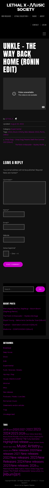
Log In (44, 25)
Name (6, 210)
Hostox (31, 442)
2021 (22, 429)
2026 (22, 433)
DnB (5, 361)
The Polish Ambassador (19, 471)
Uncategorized (9, 414)
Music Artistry (18, 132)
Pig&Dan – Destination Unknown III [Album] (20, 325)
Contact (35, 25)
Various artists (36, 471)
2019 (10, 430)
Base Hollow (30, 434)
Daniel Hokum (29, 437)
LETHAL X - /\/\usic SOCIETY (26, 7)
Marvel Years (7, 447)
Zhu (42, 471)
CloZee (21, 437)
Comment (7, 180)
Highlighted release (15, 442)
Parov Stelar (14, 469)
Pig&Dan (22, 469)
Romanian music (10, 401)
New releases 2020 (24, 450)
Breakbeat (7, 348)
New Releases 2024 (23, 459)
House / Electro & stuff (12, 379)
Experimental (16, 129)
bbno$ (36, 434)
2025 (14, 433)
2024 (6, 433)
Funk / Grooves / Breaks (12, 370)
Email (6, 223)
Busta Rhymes (13, 437)
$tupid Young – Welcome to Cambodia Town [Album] (24, 320)
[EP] (17, 474)
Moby (14, 447)
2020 (16, 429)
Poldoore (27, 469)
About (42, 16)
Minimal (6, 383)
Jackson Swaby (39, 442)
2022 (10, 132)
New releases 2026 (23, 465)
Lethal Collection (21, 16)
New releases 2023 (24, 457)
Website (6, 235)
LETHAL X (9, 119)
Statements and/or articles (13, 405)
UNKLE (5, 135)
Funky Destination (33, 439)
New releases (6, 16)
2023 (37, 429)
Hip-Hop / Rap (8, 374)
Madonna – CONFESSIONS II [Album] (18, 329)
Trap (5, 410)
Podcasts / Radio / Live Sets (14, 396)
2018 (5, 429)
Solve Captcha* (9, 248)
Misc (5, 388)
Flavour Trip (21, 439)
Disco (5, 357)
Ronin (42, 132)
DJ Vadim (12, 439)
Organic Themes (29, 485)
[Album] (9, 474)
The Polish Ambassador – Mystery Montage (20, 316)
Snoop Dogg (34, 469)
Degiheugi (37, 437)
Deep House (7, 352)
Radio (34, 16)
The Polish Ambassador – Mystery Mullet (29, 145)
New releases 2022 (32, 132)
